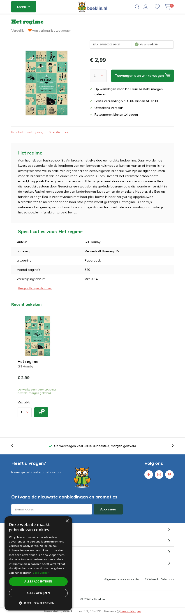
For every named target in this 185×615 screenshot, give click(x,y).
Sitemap (167, 579)
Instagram (159, 474)
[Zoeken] (137, 7)
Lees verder (41, 573)
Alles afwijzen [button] (38, 593)
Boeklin (99, 599)
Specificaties (58, 132)
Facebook (148, 474)
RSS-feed (151, 579)
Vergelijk (17, 30)
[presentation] (14, 446)
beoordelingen (130, 611)
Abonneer (108, 509)
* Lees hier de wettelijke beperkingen (36, 517)
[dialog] (38, 563)
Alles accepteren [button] (38, 581)
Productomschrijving (27, 132)
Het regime (28, 361)
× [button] (67, 521)
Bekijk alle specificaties (35, 288)
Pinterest (169, 474)
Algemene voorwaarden (122, 579)
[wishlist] (157, 7)
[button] (38, 603)
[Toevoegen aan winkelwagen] (41, 412)
